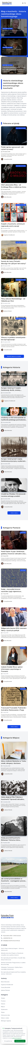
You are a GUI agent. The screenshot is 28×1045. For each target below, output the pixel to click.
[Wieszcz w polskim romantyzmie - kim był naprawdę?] (14, 326)
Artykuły (4, 945)
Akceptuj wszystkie (20, 1041)
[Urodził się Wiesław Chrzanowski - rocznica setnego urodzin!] (14, 485)
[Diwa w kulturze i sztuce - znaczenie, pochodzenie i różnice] (14, 46)
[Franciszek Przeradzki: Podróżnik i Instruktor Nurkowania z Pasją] (14, 696)
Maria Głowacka (8, 430)
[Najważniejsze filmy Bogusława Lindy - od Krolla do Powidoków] (14, 27)
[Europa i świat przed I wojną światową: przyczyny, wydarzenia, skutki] (14, 447)
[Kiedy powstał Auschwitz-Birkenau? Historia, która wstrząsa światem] (14, 826)
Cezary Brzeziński (8, 506)
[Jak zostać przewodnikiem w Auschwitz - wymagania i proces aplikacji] (14, 867)
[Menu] (22, 3)
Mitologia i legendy (6, 1020)
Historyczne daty (5, 1015)
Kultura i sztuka (5, 1018)
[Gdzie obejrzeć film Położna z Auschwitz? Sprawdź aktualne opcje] (14, 787)
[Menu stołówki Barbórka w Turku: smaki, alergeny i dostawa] (14, 750)
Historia (3, 1003)
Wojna (3, 1012)
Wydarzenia (4, 1009)
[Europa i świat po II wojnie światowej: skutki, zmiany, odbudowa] (14, 378)
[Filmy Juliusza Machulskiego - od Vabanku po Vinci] (14, 287)
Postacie (3, 1001)
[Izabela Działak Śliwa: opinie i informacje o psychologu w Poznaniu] (14, 655)
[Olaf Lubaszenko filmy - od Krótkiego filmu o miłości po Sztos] (14, 173)
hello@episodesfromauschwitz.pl (11, 940)
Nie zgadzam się (8, 1041)
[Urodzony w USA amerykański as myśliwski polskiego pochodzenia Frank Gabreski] (14, 411)
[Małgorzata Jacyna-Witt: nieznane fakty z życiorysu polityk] (14, 616)
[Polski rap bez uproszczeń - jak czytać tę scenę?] (14, 135)
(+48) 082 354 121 (7, 938)
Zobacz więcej (14, 512)
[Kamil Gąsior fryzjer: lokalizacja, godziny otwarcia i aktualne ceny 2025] (14, 540)
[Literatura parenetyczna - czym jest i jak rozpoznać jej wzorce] (14, 65)
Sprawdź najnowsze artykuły (14, 356)
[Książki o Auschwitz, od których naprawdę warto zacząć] (14, 212)
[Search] (25, 3)
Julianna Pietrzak (8, 809)
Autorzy (4, 978)
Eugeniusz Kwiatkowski (9, 400)
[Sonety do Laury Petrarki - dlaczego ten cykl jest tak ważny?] (14, 250)
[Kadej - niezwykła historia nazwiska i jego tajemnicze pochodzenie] (14, 577)
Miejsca (3, 1006)
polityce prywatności (16, 1038)
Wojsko (3, 998)
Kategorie (4, 995)
